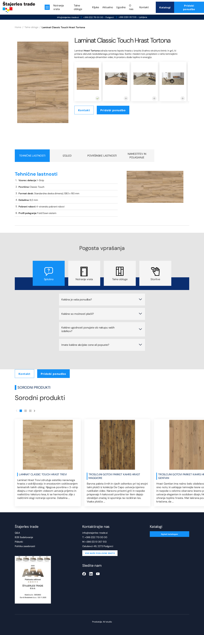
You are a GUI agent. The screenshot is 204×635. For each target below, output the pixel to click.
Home (18, 27)
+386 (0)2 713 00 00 (96, 537)
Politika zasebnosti (25, 546)
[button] (21, 411)
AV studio (107, 621)
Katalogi (165, 7)
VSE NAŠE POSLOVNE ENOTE (100, 553)
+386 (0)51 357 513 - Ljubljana (133, 17)
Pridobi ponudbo (189, 7)
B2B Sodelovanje (24, 537)
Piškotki (19, 541)
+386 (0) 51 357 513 (95, 541)
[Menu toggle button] (47, 7)
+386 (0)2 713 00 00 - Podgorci (98, 17)
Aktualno (107, 7)
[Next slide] (172, 81)
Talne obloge (78, 7)
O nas (131, 7)
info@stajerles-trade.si (68, 17)
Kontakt (144, 7)
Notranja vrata (58, 7)
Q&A (17, 532)
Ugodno (121, 7)
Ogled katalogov (169, 534)
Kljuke (95, 7)
